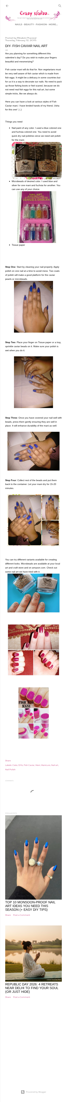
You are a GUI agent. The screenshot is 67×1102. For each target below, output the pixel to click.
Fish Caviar (29, 765)
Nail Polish (10, 769)
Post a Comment (21, 915)
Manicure (45, 765)
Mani (37, 765)
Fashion (41, 24)
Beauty (29, 24)
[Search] (60, 5)
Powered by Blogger (36, 1092)
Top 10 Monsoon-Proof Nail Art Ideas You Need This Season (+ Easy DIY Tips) (30, 905)
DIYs (20, 765)
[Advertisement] (33, 1048)
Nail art (54, 765)
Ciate (14, 765)
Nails (18, 24)
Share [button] (8, 760)
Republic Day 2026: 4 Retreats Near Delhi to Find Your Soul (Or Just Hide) (31, 987)
